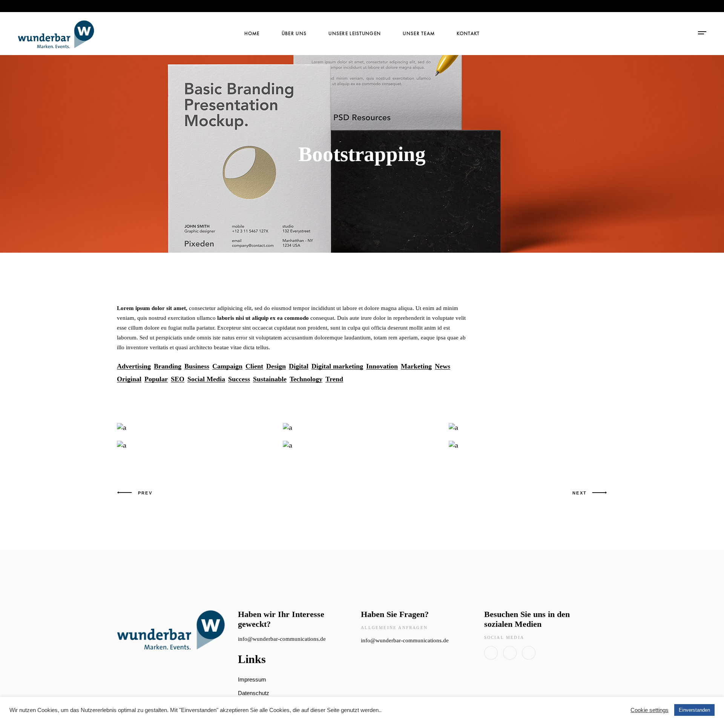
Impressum (252, 679)
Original (129, 379)
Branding (167, 366)
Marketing (416, 366)
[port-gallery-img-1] (362, 446)
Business (196, 366)
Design (276, 366)
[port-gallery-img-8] (196, 446)
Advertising (134, 366)
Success (239, 379)
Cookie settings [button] (649, 710)
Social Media (206, 379)
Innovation (382, 366)
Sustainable (270, 379)
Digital (298, 366)
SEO (177, 379)
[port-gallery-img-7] (528, 446)
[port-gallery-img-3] (196, 428)
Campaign (227, 366)
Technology (306, 379)
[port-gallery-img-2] (528, 428)
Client (254, 366)
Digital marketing (337, 366)
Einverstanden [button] (694, 710)
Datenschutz (253, 693)
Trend (334, 379)
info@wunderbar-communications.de (282, 639)
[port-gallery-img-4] (362, 428)
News (442, 366)
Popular (156, 379)
